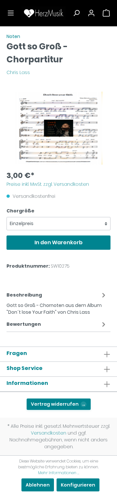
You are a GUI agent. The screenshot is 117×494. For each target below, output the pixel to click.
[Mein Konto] (91, 13)
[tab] (56, 302)
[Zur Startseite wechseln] (43, 13)
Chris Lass (18, 72)
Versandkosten (48, 433)
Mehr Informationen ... (58, 472)
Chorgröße (20, 211)
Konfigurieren (78, 485)
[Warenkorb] (106, 13)
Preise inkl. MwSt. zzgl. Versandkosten (47, 184)
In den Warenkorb (58, 242)
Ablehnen (38, 485)
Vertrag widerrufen (58, 404)
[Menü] (10, 13)
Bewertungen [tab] (23, 324)
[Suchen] (76, 13)
